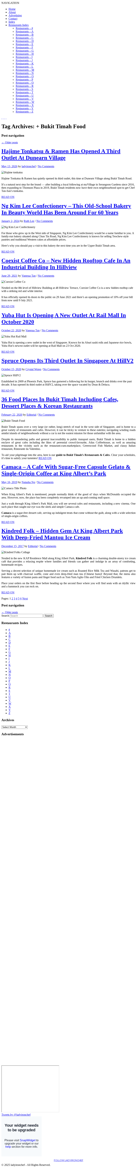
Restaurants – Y (25, 108)
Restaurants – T (24, 92)
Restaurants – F (24, 47)
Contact (13, 18)
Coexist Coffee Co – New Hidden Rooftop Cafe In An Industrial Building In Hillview (65, 263)
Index (12, 21)
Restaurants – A (25, 31)
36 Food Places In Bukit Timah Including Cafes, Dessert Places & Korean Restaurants (59, 402)
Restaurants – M (25, 69)
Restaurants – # (24, 28)
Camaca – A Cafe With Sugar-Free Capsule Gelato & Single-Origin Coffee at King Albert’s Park (66, 470)
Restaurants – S (24, 89)
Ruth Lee (29, 221)
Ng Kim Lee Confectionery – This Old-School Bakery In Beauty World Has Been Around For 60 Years (66, 209)
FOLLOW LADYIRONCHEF (68, 1160)
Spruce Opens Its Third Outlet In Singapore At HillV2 (67, 360)
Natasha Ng (28, 482)
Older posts (9, 142)
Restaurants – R (25, 85)
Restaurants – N (25, 73)
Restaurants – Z (24, 111)
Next (25, 598)
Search (5, 615)
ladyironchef (29, 166)
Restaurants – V (25, 98)
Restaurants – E (24, 44)
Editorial (31, 414)
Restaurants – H (25, 53)
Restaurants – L (24, 66)
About (12, 12)
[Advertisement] (15, 792)
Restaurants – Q (25, 82)
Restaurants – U (25, 95)
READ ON (7, 196)
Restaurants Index (19, 25)
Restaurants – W (25, 102)
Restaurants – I (24, 57)
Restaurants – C (25, 37)
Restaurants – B (25, 34)
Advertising (15, 15)
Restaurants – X (25, 105)
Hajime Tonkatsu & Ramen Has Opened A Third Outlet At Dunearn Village (60, 154)
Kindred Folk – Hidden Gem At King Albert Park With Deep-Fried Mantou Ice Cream (62, 534)
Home (12, 9)
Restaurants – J (24, 60)
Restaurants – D (25, 41)
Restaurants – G (25, 50)
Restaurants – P (24, 79)
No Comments (46, 166)
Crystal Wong (33, 369)
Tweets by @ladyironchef (16, 1114)
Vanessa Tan (29, 275)
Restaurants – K (25, 63)
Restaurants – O (25, 76)
